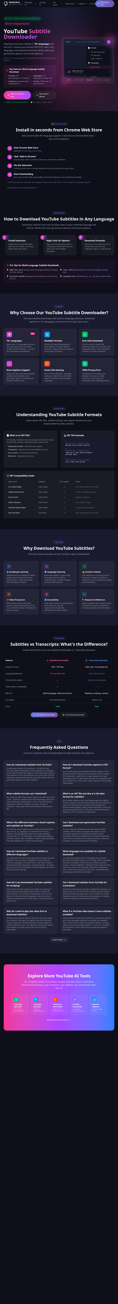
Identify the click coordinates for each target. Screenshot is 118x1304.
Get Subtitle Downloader (45, 715)
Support (82, 4)
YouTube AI (42, 3)
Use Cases (55, 3)
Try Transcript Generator (74, 715)
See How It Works (44, 95)
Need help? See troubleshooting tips (21, 188)
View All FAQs (57, 940)
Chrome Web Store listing (31, 151)
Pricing (92, 4)
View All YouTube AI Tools (58, 1020)
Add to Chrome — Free (18, 95)
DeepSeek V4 (28, 3)
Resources (70, 4)
